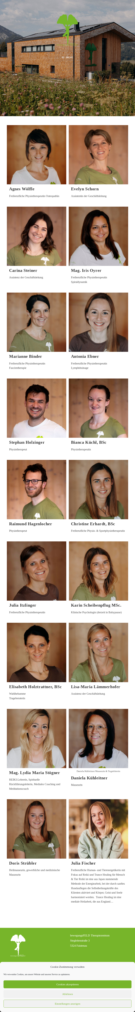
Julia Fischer (83, 863)
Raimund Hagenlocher (30, 524)
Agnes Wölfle (21, 189)
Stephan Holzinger (27, 442)
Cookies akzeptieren (67, 984)
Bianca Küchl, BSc (89, 442)
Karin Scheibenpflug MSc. (96, 605)
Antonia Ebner (85, 356)
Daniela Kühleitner (89, 778)
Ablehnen (67, 994)
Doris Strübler (23, 863)
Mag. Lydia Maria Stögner (34, 772)
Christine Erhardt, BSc (93, 524)
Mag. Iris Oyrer (86, 270)
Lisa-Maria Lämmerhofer (95, 686)
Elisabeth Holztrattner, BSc (35, 686)
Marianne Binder (25, 356)
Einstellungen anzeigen (67, 1003)
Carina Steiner (23, 270)
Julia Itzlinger (22, 605)
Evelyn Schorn (85, 189)
